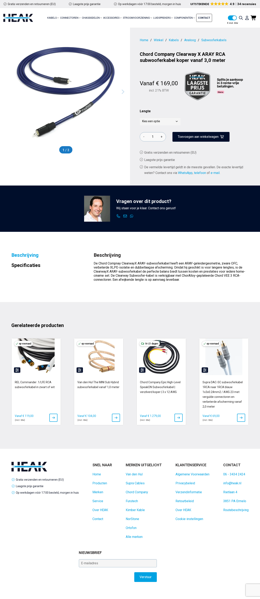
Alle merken (134, 537)
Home (96, 474)
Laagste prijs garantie (87, 4)
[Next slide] (122, 91)
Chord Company (137, 492)
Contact (204, 17)
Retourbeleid (185, 501)
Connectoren (69, 17)
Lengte (145, 111)
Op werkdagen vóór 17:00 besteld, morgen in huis (149, 4)
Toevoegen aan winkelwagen (198, 137)
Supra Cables (135, 483)
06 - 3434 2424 (234, 474)
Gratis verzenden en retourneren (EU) (32, 4)
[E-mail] (125, 216)
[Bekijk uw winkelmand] (254, 18)
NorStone (132, 519)
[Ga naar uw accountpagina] (247, 18)
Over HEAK (100, 510)
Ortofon (131, 528)
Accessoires (111, 17)
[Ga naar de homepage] (18, 18)
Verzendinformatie (189, 492)
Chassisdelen (91, 17)
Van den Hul (134, 474)
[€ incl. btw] (232, 17)
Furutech (132, 501)
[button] (223, 4)
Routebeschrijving (236, 510)
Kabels (52, 17)
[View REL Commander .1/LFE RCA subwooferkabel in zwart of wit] (53, 418)
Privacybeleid (185, 483)
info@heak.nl (232, 483)
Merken (97, 492)
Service (97, 501)
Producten (99, 483)
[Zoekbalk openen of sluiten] (240, 18)
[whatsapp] (131, 216)
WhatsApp (185, 173)
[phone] (118, 216)
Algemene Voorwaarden (192, 474)
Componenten (183, 17)
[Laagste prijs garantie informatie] (197, 85)
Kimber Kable (135, 510)
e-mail (215, 173)
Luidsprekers (162, 17)
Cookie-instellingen (189, 519)
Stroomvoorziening (136, 17)
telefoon (200, 173)
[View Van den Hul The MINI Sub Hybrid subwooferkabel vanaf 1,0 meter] (116, 418)
